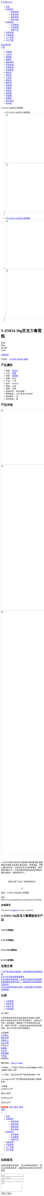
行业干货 (10, 1006)
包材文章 (10, 1004)
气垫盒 (9, 78)
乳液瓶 (9, 52)
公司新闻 (15, 25)
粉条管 (9, 88)
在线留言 (5, 355)
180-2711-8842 (17, 1063)
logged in (14, 910)
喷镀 (14, 373)
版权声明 (5, 1038)
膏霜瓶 (9, 96)
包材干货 (15, 30)
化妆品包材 (6, 45)
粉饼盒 (9, 90)
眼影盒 (9, 80)
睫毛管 (9, 83)
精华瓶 (9, 93)
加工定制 (5, 1043)
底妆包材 (15, 17)
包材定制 (10, 32)
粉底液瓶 (5, 1053)
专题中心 (5, 1040)
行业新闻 (15, 27)
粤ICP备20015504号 (14, 1082)
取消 (9, 1193)
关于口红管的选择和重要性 (12, 977)
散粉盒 (9, 72)
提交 (3, 1193)
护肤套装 (10, 70)
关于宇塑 (10, 40)
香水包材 (15, 20)
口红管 (9, 54)
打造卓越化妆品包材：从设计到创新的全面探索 (21, 979)
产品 (3, 47)
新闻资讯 (10, 22)
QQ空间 (12, 359)
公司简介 (5, 1035)
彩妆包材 (15, 14)
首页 (8, 7)
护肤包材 (15, 12)
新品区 (9, 75)
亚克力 (15, 371)
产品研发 (10, 35)
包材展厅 (10, 9)
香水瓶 (9, 103)
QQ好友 (20, 359)
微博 (26, 359)
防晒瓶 (9, 98)
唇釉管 (9, 60)
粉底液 (9, 85)
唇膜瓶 (9, 57)
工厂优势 (10, 38)
